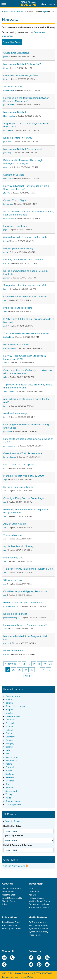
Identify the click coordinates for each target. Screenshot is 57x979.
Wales (8, 797)
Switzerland (11, 791)
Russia (8, 770)
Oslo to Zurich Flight (14, 200)
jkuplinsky (7, 141)
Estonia (9, 726)
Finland (9, 730)
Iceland (9, 746)
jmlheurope (8, 204)
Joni (5, 629)
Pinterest (39, 964)
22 (13, 669)
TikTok (31, 964)
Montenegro (11, 757)
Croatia (9, 713)
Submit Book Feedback (40, 907)
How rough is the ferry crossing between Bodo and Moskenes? (26, 99)
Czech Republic (13, 716)
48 (48, 669)
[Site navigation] (4, 3)
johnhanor (7, 431)
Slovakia (9, 777)
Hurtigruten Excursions (16, 344)
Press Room (35, 934)
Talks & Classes (36, 898)
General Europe (13, 696)
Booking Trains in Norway (17, 138)
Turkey (8, 794)
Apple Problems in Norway (18, 546)
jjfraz (5, 68)
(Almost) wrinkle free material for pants (25, 237)
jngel (5, 229)
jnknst (6, 241)
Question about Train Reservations (22, 453)
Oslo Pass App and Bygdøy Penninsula (25, 591)
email (4, 957)
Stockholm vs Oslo (13, 174)
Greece (9, 740)
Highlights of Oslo (13, 650)
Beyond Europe (13, 801)
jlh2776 (6, 193)
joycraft (6, 654)
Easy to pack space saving (18, 248)
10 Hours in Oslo (12, 580)
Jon (4, 491)
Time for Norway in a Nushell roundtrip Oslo (28, 568)
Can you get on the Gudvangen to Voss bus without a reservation (27, 372)
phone (12, 957)
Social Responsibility (12, 898)
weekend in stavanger (15, 413)
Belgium (9, 702)
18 (39, 663)
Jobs (4, 904)
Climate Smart (9, 901)
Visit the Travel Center (39, 901)
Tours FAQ (34, 891)
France (8, 733)
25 (32, 669)
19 (45, 663)
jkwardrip (7, 153)
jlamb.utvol (8, 178)
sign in (45, 12)
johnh (5, 406)
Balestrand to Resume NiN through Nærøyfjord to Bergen (23, 162)
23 (19, 669)
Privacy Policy (26, 977)
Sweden (9, 787)
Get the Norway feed (14, 865)
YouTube (47, 957)
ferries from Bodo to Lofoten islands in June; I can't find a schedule (28, 213)
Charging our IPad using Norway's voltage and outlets (26, 426)
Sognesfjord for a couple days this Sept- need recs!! (26, 125)
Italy (7, 753)
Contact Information (11, 888)
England (9, 723)
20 (50, 663)
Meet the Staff (9, 894)
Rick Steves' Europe (28, 3)
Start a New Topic (12, 42)
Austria (8, 699)
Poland (8, 763)
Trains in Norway (12, 535)
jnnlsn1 (6, 252)
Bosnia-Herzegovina (15, 706)
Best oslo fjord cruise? (15, 614)
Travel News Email (11, 922)
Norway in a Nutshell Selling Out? (22, 64)
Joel (5, 311)
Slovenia (9, 780)
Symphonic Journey (38, 931)
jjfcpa (5, 56)
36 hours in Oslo (12, 86)
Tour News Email (10, 925)
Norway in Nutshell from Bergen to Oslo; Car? (26, 638)
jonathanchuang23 (11, 606)
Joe (4, 300)
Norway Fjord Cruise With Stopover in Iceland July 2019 (24, 357)
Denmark (10, 719)
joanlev (6, 289)
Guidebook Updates (39, 904)
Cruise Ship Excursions (16, 53)
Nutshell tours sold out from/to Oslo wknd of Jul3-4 (28, 440)
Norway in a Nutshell (14, 112)
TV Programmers (37, 922)
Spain (8, 784)
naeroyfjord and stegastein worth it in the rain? (26, 400)
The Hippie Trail (13, 804)
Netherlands (11, 760)
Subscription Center (11, 928)
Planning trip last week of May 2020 (23, 476)
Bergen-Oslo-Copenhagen (18, 487)
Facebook (31, 957)
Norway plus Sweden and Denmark (23, 259)
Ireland (8, 750)
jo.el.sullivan (8, 337)
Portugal (9, 767)
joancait (6, 263)
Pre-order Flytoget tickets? (18, 308)
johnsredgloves (9, 457)
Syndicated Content (38, 928)
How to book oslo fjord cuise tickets (23, 602)
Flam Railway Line (13, 557)
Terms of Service (10, 977)
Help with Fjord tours (15, 226)
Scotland (9, 774)
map (4, 964)
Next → (28, 675)
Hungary (9, 743)
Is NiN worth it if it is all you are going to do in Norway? (28, 320)
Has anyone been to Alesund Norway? (25, 625)
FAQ (31, 888)
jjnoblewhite (8, 90)
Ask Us (32, 894)
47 (42, 669)
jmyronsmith (8, 218)
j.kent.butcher (9, 116)
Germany (9, 736)
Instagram (39, 957)
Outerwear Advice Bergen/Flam (21, 75)
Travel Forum (16, 11)
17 (34, 663)
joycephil (7, 643)
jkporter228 (8, 130)
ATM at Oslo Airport (14, 524)
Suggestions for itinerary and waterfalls (25, 285)
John (5, 362)
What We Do (8, 891)
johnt (5, 468)
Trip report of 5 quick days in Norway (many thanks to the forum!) (27, 386)
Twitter (47, 964)
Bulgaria (9, 709)
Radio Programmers (38, 925)
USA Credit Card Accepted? (19, 464)
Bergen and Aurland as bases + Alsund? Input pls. (25, 272)
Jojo (5, 479)
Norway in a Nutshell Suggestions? (22, 149)
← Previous (10, 663)
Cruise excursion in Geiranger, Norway (25, 296)
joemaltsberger (9, 348)
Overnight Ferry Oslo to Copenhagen (24, 498)
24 (25, 669)
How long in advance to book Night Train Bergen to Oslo (26, 511)
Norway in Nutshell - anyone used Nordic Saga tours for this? (26, 187)
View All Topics (12, 821)
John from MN (9, 391)
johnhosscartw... (10, 446)
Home (5, 11)
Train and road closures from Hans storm (26, 333)
